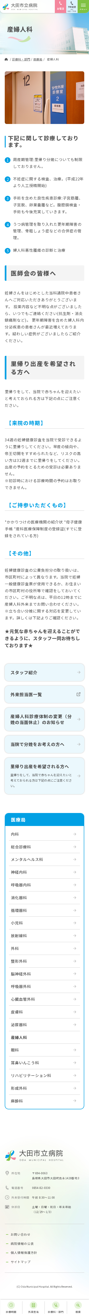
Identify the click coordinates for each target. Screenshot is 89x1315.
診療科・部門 (56, 1312)
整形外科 (19, 961)
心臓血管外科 (23, 999)
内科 (15, 834)
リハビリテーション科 (31, 1075)
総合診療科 (21, 847)
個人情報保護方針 (24, 1252)
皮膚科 (17, 1012)
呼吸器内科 (21, 885)
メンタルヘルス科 (27, 859)
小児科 (17, 923)
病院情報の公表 (22, 1243)
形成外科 (19, 1088)
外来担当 (33, 1312)
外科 (15, 948)
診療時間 (11, 1312)
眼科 (15, 1050)
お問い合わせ (21, 1234)
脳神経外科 (21, 974)
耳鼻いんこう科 (25, 1062)
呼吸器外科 (21, 986)
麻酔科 (17, 1101)
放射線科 (19, 935)
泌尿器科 (19, 1024)
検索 (78, 1312)
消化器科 (19, 897)
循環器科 (19, 910)
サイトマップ (21, 1262)
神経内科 (19, 872)
